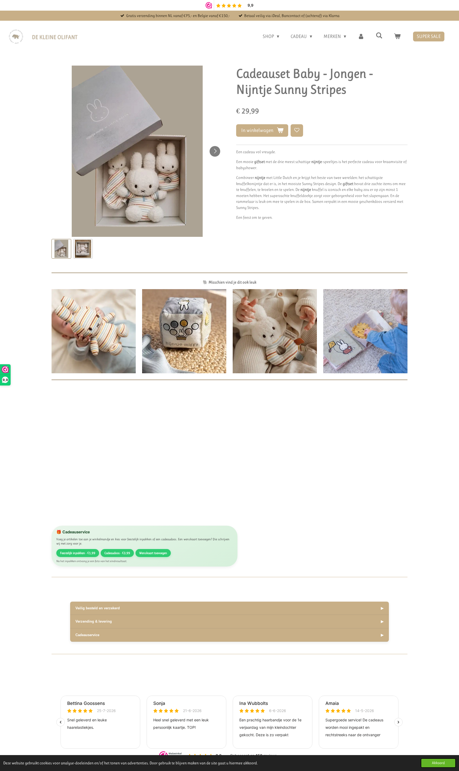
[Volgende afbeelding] (215, 151)
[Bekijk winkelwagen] (397, 36)
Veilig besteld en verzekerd (229, 608)
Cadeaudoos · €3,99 (117, 553)
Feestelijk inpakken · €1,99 (77, 553)
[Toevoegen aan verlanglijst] (297, 130)
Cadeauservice (229, 635)
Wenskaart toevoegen (153, 553)
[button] (61, 249)
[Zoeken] (379, 36)
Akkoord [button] (438, 763)
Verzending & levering (229, 621)
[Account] (361, 36)
